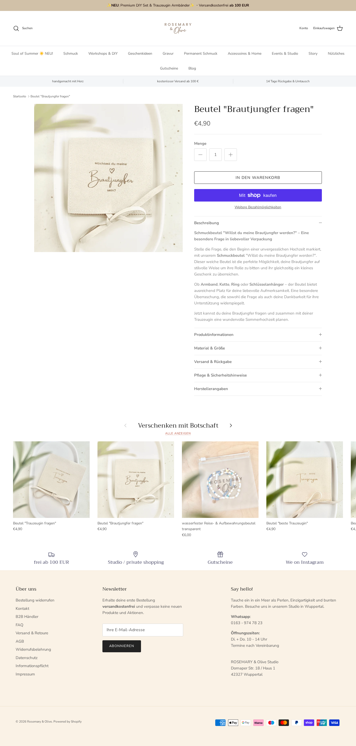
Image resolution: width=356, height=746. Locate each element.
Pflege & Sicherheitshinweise (220, 375)
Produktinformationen (214, 334)
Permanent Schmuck (200, 53)
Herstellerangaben (211, 388)
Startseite (19, 96)
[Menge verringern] (200, 154)
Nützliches (336, 53)
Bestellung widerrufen (35, 600)
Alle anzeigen (178, 433)
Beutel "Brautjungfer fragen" (50, 96)
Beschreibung (206, 222)
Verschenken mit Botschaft (178, 425)
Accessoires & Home (244, 53)
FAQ (19, 625)
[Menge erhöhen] (230, 154)
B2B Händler (27, 616)
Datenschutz (27, 657)
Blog (192, 68)
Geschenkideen (140, 53)
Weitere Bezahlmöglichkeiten (258, 207)
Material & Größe (209, 348)
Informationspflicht (32, 665)
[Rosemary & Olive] (178, 28)
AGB (20, 641)
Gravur (168, 53)
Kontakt (22, 608)
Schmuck (70, 53)
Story (313, 53)
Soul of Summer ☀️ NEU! (32, 53)
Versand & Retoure (32, 633)
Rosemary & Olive (39, 721)
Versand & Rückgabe (213, 361)
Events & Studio (285, 53)
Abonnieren (121, 646)
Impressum (25, 674)
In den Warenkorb (258, 177)
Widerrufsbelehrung (33, 649)
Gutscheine (169, 68)
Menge (200, 143)
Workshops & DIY (103, 53)
